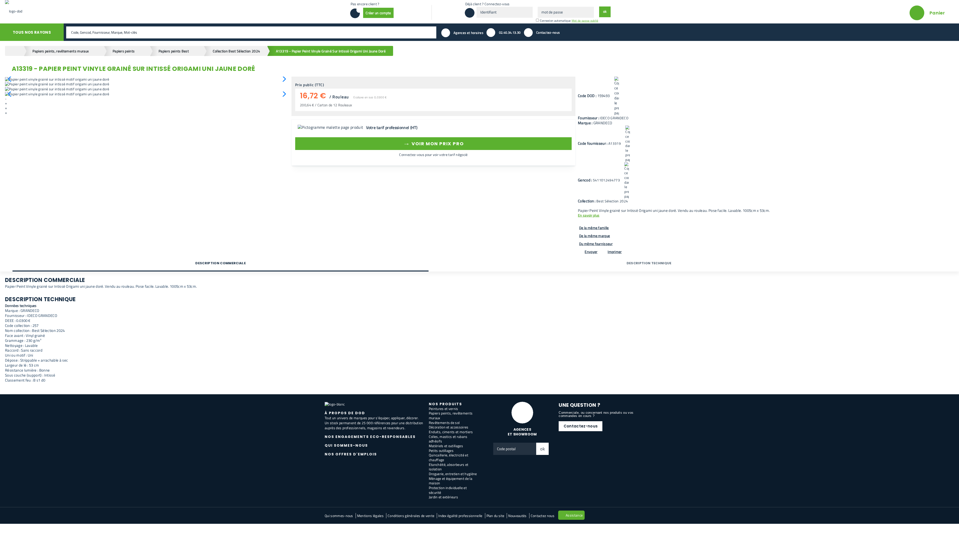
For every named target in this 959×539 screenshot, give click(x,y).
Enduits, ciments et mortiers (451, 431)
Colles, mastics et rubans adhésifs (448, 439)
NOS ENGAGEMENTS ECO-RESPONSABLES (370, 436)
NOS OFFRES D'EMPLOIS (351, 454)
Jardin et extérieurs (443, 497)
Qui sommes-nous (339, 515)
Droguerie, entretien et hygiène (453, 473)
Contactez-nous (581, 426)
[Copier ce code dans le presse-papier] (616, 96)
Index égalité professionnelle (460, 515)
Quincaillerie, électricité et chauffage (448, 457)
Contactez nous (542, 515)
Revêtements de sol (444, 422)
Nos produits (445, 404)
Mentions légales (370, 515)
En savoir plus (588, 215)
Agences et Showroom (522, 432)
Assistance (574, 515)
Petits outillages (441, 450)
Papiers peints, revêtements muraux (451, 415)
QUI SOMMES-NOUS (346, 445)
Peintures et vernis (443, 408)
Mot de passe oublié (585, 20)
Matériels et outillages (446, 445)
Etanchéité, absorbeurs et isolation (449, 467)
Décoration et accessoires (449, 427)
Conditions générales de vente (411, 515)
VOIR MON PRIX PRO (433, 142)
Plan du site (495, 515)
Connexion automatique (555, 20)
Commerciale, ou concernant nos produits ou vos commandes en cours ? (596, 414)
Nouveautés (517, 515)
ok (542, 448)
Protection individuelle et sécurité (448, 490)
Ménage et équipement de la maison (450, 481)
